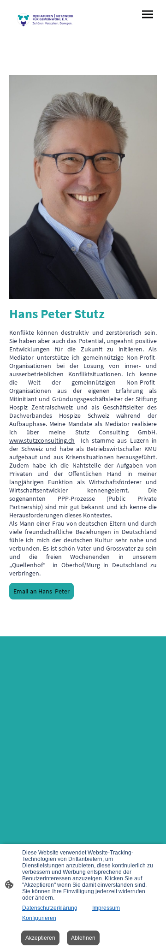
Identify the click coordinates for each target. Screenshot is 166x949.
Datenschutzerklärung (49, 908)
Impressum (106, 908)
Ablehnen (83, 938)
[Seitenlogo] (45, 19)
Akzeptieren (40, 938)
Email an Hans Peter (41, 591)
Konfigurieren (39, 918)
